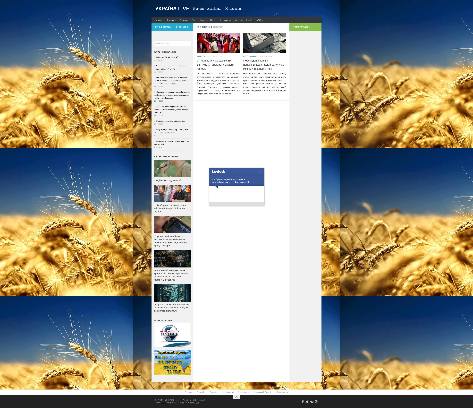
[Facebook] (176, 27)
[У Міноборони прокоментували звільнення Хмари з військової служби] (172, 193)
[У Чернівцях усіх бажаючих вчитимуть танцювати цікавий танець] (218, 43)
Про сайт (201, 392)
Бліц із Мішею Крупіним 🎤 (167, 57)
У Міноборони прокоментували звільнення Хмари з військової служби (170, 208)
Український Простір (262, 392)
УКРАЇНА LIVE (172, 8)
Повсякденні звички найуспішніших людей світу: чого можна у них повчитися (263, 64)
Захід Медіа (243, 392)
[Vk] (184, 27)
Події (212, 20)
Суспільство (225, 20)
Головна (189, 392)
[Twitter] (180, 27)
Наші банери (228, 392)
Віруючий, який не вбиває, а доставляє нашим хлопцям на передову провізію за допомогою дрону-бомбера (171, 80)
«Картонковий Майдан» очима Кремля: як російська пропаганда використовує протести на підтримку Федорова (172, 95)
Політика (184, 20)
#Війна (260, 20)
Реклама (214, 392)
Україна (158, 20)
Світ (193, 20)
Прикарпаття (282, 392)
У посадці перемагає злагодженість (170, 121)
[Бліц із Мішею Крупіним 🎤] (172, 168)
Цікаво (202, 20)
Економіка (172, 20)
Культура (239, 20)
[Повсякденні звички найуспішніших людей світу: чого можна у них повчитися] (264, 43)
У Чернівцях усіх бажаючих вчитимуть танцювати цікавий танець (215, 64)
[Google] (188, 27)
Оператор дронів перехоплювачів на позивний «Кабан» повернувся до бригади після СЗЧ (171, 110)
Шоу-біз (249, 20)
